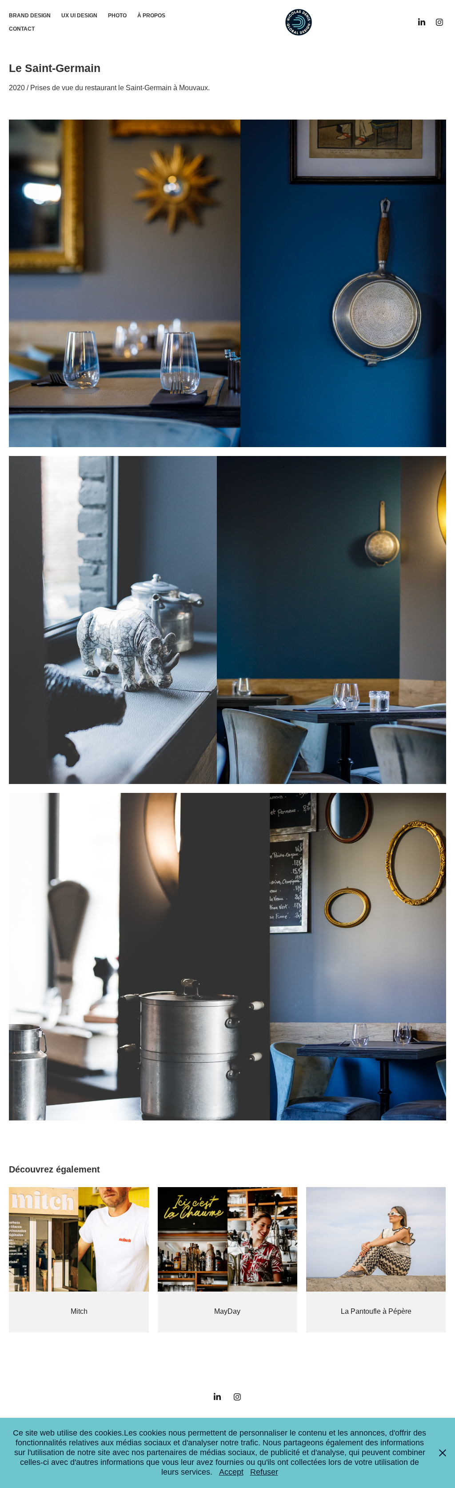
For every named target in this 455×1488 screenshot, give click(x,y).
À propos (151, 15)
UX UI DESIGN (79, 15)
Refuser (264, 1472)
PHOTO (117, 15)
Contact (22, 29)
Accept (231, 1472)
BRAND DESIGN (30, 15)
